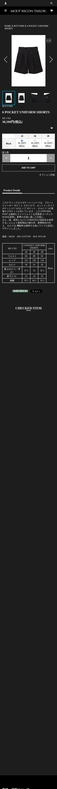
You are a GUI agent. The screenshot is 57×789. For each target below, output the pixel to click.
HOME (7, 26)
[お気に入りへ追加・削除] (51, 128)
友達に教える (20, 291)
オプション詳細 (47, 175)
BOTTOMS (19, 26)
